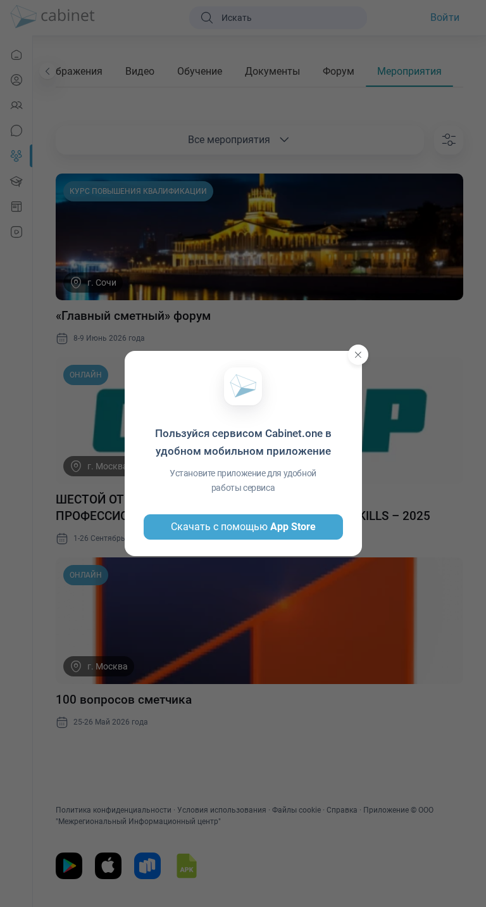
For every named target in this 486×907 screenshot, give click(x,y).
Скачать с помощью (243, 527)
